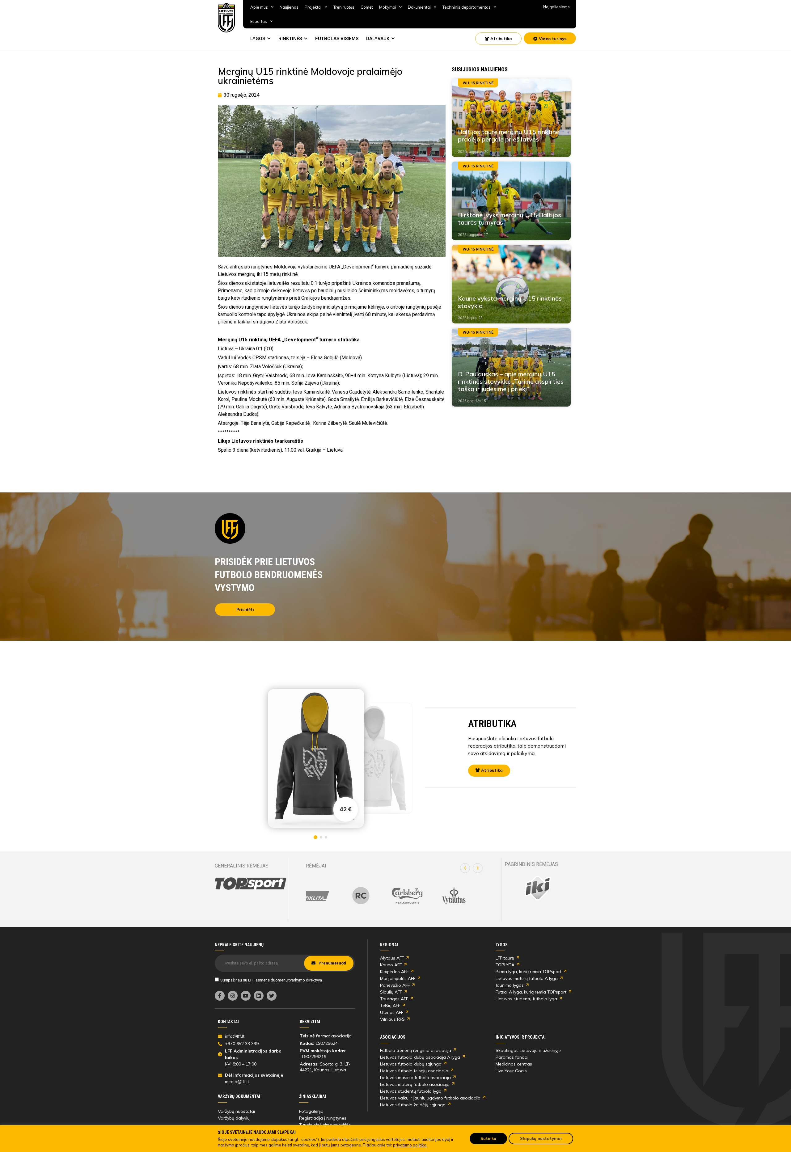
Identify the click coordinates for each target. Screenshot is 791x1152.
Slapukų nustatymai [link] (541, 1138)
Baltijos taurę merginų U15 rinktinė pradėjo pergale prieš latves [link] (508, 135)
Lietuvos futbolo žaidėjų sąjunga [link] (413, 1105)
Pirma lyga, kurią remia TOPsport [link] (528, 971)
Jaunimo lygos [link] (510, 985)
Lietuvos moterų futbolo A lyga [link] (527, 978)
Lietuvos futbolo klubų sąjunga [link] (411, 1064)
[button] (465, 868)
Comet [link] (367, 7)
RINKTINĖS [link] (290, 38)
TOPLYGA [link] (505, 965)
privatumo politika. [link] (410, 1144)
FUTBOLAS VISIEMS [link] (336, 38)
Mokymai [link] (387, 7)
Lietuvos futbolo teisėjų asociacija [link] (414, 1071)
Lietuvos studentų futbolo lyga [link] (526, 999)
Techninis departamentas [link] (466, 7)
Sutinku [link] (488, 1138)
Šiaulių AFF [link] (391, 992)
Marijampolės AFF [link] (397, 978)
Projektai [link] (313, 7)
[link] (226, 17)
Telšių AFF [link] (390, 1005)
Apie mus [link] (259, 7)
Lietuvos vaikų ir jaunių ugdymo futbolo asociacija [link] (430, 1098)
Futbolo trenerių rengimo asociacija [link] (415, 1050)
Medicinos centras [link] (514, 1064)
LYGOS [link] (257, 38)
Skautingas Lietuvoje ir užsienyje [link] (528, 1050)
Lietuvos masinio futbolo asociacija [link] (415, 1077)
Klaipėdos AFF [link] (394, 971)
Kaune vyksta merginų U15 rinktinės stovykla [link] (510, 302)
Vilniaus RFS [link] (392, 1019)
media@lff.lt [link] (237, 1081)
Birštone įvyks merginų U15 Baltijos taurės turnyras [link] (509, 218)
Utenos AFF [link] (391, 1012)
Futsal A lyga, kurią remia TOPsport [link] (531, 992)
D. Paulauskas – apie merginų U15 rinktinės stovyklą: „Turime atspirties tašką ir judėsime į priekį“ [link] (511, 381)
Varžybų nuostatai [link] (236, 1111)
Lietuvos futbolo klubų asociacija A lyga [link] (420, 1057)
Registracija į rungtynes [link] (322, 1118)
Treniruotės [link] (343, 7)
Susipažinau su (271, 980)
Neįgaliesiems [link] (556, 6)
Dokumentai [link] (419, 7)
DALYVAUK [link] (377, 38)
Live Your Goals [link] (511, 1071)
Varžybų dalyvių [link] (234, 1118)
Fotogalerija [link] (311, 1111)
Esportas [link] (258, 21)
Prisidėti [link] (245, 609)
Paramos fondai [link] (512, 1057)
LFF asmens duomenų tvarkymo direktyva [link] (285, 980)
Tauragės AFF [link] (394, 999)
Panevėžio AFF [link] (395, 985)
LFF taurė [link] (505, 958)
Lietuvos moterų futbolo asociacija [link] (415, 1084)
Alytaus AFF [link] (392, 958)
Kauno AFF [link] (391, 965)
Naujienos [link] (289, 7)
